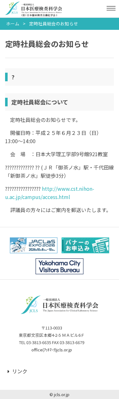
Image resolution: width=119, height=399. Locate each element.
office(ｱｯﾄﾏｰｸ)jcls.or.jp (51, 350)
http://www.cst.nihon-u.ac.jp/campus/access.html (49, 193)
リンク (19, 371)
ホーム (12, 23)
